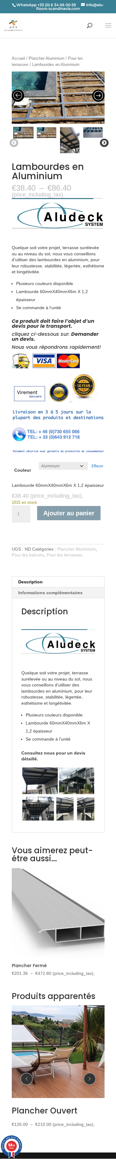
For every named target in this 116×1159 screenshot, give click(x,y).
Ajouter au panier (68, 513)
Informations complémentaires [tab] (50, 592)
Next (103, 143)
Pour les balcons (28, 554)
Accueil (18, 58)
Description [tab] (30, 581)
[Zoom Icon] (58, 97)
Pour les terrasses (64, 554)
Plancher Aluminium (46, 58)
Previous (13, 143)
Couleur (22, 470)
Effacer (97, 466)
